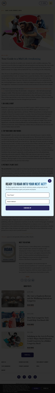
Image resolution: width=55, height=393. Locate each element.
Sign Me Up (27, 208)
